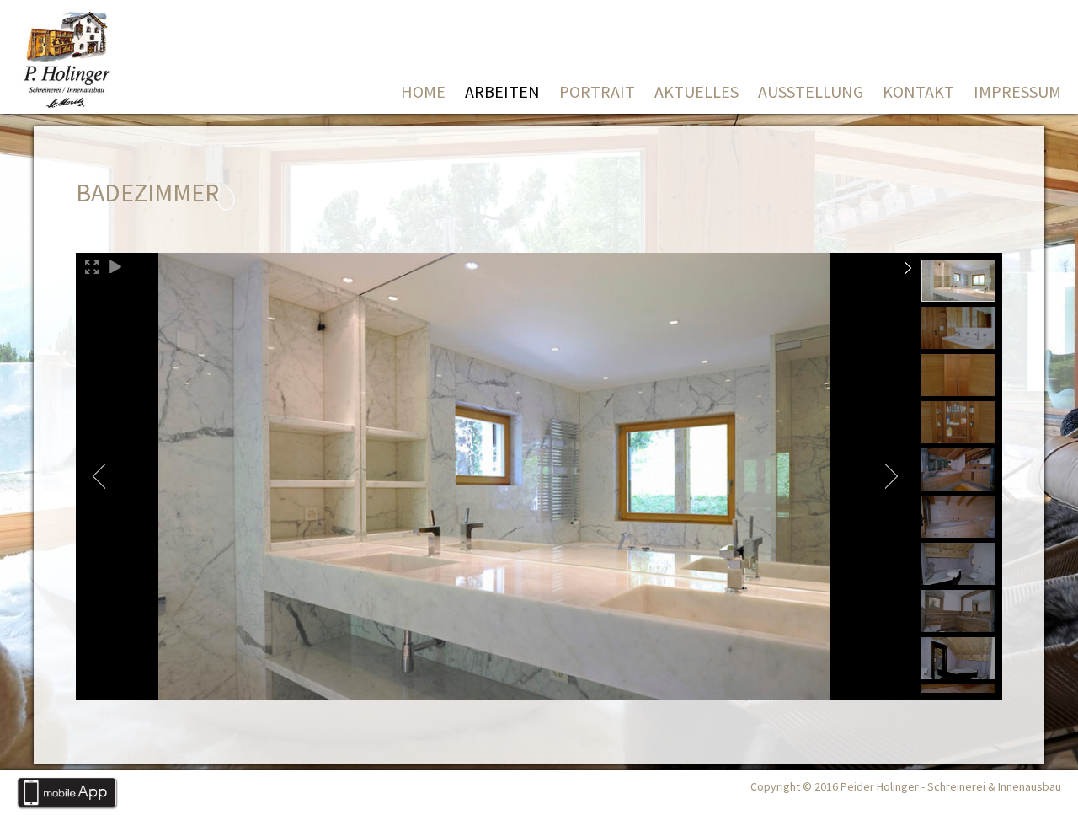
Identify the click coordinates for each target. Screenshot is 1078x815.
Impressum (1017, 91)
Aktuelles (696, 91)
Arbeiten (502, 91)
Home (423, 91)
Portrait (597, 91)
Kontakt (918, 91)
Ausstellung (810, 91)
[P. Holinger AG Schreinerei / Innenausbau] (64, 108)
